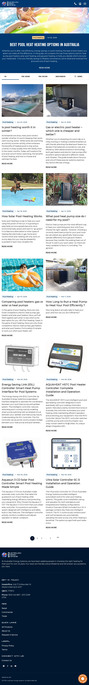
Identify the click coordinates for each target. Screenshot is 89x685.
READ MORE (44, 68)
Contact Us (7, 660)
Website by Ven (6, 677)
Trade (4, 616)
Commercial (7, 612)
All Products (7, 627)
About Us (6, 631)
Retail (4, 608)
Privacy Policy (8, 646)
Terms (4, 650)
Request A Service (10, 635)
